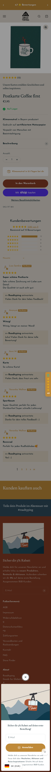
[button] (48, 384)
